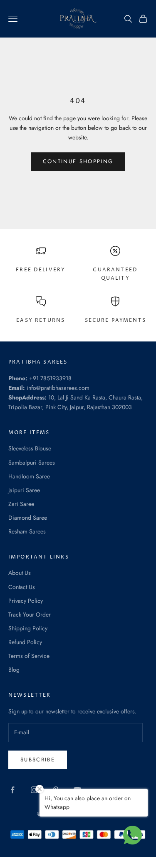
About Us (19, 573)
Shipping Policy (27, 628)
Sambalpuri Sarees (31, 462)
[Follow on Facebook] (12, 790)
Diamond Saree (27, 517)
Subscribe (37, 759)
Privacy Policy (25, 601)
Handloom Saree (29, 476)
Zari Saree (21, 504)
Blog (14, 669)
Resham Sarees (27, 531)
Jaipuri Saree (24, 490)
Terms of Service (29, 656)
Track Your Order (29, 614)
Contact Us (21, 587)
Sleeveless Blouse (29, 448)
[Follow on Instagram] (34, 790)
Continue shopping (78, 161)
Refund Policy (25, 642)
